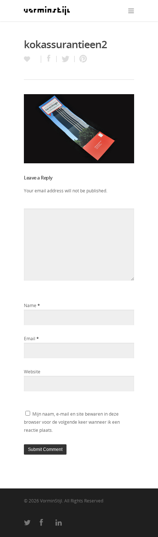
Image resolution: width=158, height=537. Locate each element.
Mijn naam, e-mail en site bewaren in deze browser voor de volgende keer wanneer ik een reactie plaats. (72, 422)
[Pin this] (82, 59)
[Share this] (49, 59)
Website (32, 372)
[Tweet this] (66, 59)
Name (32, 305)
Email (31, 338)
